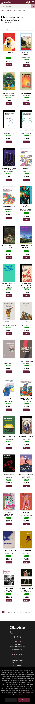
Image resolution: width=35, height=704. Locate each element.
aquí (25, 692)
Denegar (11, 700)
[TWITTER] (17, 637)
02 (6, 612)
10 (29, 612)
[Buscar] (33, 6)
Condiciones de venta (17, 660)
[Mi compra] (27, 2)
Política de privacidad (17, 663)
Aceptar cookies (24, 700)
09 (26, 612)
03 (9, 612)
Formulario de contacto (18, 649)
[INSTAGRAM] (20, 637)
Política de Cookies (17, 665)
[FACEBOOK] (15, 637)
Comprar (9, 64)
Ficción (7, 10)
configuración (18, 694)
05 (14, 612)
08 (23, 612)
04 (11, 612)
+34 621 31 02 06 (17, 644)
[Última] (17, 615)
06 (17, 612)
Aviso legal (17, 658)
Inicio (2, 10)
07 (20, 612)
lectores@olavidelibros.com (17, 646)
